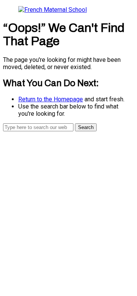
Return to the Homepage (50, 99)
